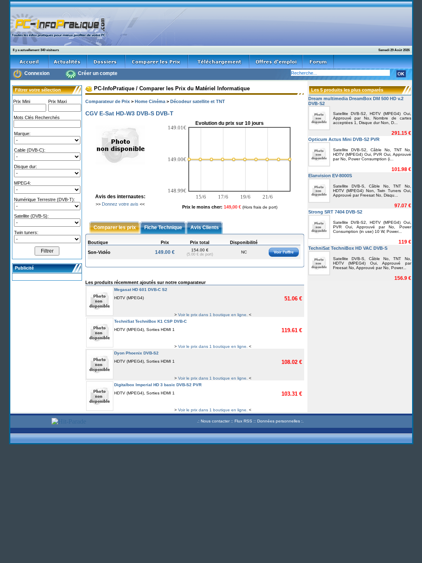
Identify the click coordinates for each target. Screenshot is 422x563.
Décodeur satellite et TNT (197, 101)
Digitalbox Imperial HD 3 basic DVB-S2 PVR (158, 384)
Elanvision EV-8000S (330, 175)
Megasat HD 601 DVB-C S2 (140, 289)
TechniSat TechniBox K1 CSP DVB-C (150, 321)
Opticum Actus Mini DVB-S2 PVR (344, 139)
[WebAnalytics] (29, 422)
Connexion (36, 73)
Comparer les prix (115, 227)
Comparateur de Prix (107, 101)
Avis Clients (204, 227)
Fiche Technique (163, 227)
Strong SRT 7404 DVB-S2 (335, 211)
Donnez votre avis (120, 204)
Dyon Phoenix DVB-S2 (136, 353)
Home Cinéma (150, 101)
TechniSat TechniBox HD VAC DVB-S (347, 248)
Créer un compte (97, 73)
